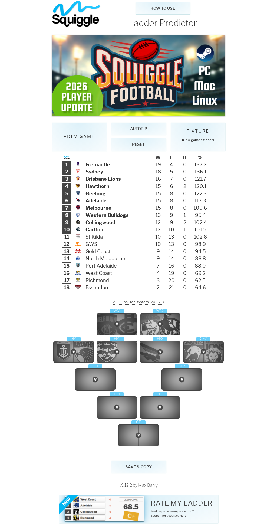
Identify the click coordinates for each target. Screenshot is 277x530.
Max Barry (148, 485)
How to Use (162, 8)
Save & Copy (138, 467)
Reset (138, 144)
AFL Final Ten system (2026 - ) (138, 302)
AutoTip (138, 128)
